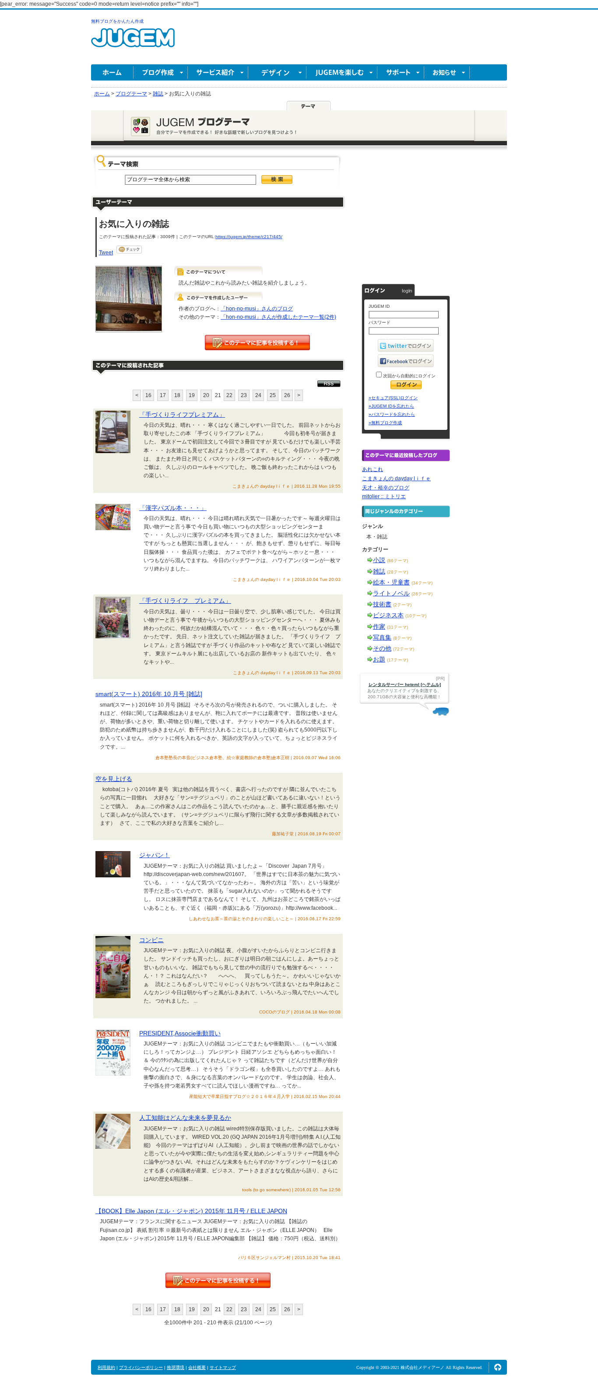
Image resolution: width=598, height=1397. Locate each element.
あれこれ (372, 469)
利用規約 (106, 1367)
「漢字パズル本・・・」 (173, 507)
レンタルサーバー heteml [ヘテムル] (405, 684)
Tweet (106, 253)
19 (192, 395)
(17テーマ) (397, 660)
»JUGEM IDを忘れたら (391, 406)
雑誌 (379, 571)
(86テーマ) (397, 560)
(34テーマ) (422, 583)
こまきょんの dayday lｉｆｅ (396, 478)
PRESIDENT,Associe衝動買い (180, 1033)
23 (244, 395)
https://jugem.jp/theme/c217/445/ (248, 236)
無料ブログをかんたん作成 (117, 21)
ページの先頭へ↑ (498, 1367)
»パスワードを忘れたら (392, 414)
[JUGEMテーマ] (309, 105)
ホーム (112, 72)
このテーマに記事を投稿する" (218, 1280)
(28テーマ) (397, 572)
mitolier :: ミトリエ (384, 496)
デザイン (277, 72)
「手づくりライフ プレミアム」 (185, 600)
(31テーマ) (397, 627)
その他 (382, 648)
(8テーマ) (402, 638)
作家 (379, 626)
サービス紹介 (218, 72)
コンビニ (151, 939)
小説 (379, 559)
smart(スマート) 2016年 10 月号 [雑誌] (148, 693)
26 (287, 395)
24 (258, 395)
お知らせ (447, 72)
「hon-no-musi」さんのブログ (257, 309)
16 (148, 395)
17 (163, 395)
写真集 (382, 637)
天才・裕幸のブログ (385, 488)
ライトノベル (391, 593)
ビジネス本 (388, 615)
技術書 (382, 604)
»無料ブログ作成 (385, 422)
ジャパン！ (154, 855)
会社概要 (197, 1367)
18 (177, 395)
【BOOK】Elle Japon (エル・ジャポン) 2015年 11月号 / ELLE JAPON (191, 1210)
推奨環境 (175, 1367)
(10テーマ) (415, 615)
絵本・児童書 (391, 582)
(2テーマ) (402, 604)
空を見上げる (113, 778)
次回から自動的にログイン (409, 375)
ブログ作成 (161, 72)
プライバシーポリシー (141, 1367)
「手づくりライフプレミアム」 (182, 414)
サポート (400, 72)
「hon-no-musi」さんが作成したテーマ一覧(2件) (278, 317)
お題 (379, 659)
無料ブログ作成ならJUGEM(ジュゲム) (133, 43)
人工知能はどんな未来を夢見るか (185, 1117)
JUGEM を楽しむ (341, 72)
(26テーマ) (422, 593)
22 (229, 395)
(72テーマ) (403, 649)
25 (273, 395)
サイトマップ (223, 1367)
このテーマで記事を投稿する (257, 342)
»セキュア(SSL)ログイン (393, 397)
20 (206, 395)
